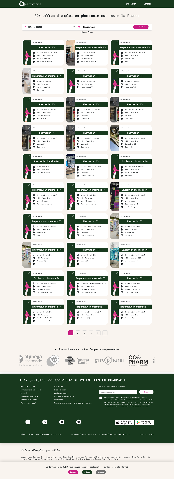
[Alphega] (23, 360)
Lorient (107, 457)
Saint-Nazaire (80, 459)
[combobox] (103, 26)
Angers (23, 457)
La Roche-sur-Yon (81, 457)
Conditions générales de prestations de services (73, 403)
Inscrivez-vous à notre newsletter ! (112, 386)
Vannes (116, 459)
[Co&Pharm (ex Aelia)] (133, 360)
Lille (101, 457)
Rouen (63, 459)
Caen (60, 457)
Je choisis (87, 472)
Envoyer (146, 392)
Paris (29, 459)
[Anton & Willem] (48, 360)
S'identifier (131, 3)
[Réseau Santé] (72, 360)
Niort (149, 457)
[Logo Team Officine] (33, 4)
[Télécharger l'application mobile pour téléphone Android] (144, 422)
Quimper (50, 459)
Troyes (110, 459)
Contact (147, 3)
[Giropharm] (104, 360)
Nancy (134, 457)
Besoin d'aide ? (60, 390)
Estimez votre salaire (28, 400)
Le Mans (96, 457)
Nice (144, 457)
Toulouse (98, 459)
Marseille (118, 457)
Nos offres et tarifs (27, 386)
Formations (58, 400)
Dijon (65, 457)
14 (98, 333)
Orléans (24, 459)
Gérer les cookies (147, 434)
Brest (55, 457)
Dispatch (23, 393)
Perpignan (36, 459)
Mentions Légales (78, 434)
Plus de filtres (87, 32)
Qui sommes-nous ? (28, 403)
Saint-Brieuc (70, 459)
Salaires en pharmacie (29, 396)
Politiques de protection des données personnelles (40, 434)
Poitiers (43, 459)
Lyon (112, 457)
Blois (42, 457)
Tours (104, 459)
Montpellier (126, 457)
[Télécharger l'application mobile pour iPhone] (124, 422)
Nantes (139, 457)
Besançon (36, 457)
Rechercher (141, 27)
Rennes (57, 459)
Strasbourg (90, 459)
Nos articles (59, 386)
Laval (90, 457)
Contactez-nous (60, 393)
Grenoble (71, 457)
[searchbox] (106, 27)
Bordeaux (49, 457)
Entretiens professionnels (30, 390)
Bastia (30, 457)
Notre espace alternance (64, 396)
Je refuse (101, 472)
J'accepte (73, 472)
